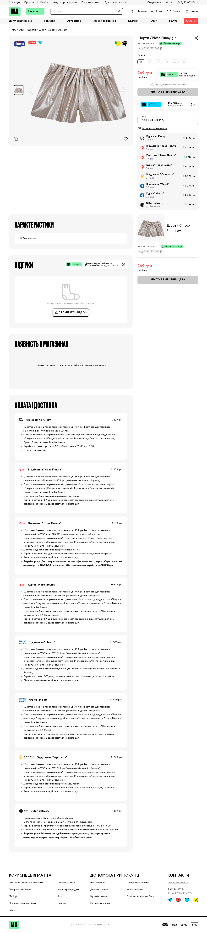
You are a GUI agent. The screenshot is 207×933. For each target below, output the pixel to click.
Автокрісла (74, 21)
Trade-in (13, 910)
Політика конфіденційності (141, 896)
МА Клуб (14, 2)
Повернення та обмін (138, 882)
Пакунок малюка (90, 2)
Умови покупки (135, 889)
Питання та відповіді (101, 903)
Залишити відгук (73, 312)
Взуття (173, 21)
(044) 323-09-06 (186, 2)
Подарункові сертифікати (23, 903)
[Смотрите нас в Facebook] (187, 900)
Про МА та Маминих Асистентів (26, 882)
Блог (59, 896)
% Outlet (191, 21)
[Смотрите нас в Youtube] (178, 900)
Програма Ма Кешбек (36, 2)
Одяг (154, 21)
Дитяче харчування (20, 21)
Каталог (32, 11)
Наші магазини (97, 882)
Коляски (133, 21)
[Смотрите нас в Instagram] (195, 900)
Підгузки (49, 21)
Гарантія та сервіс (99, 896)
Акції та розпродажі (65, 2)
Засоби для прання (104, 21)
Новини (61, 903)
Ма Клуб (13, 896)
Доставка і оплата (115, 2)
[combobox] (167, 120)
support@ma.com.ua (178, 882)
